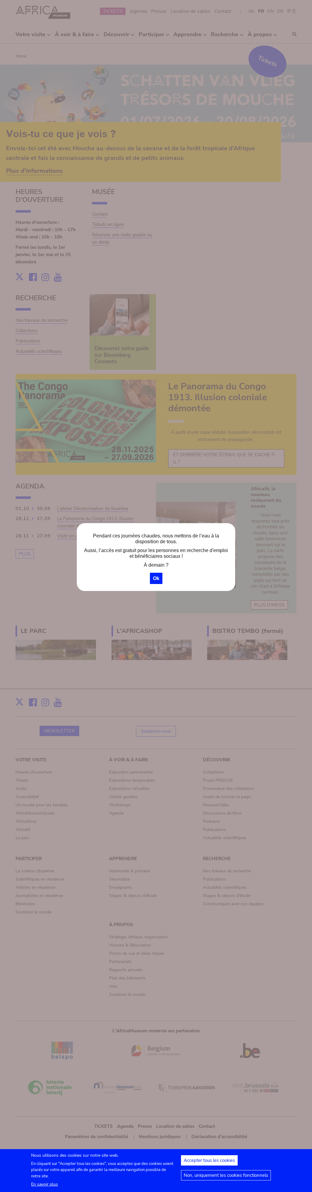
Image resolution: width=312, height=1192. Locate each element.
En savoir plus (44, 1184)
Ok (156, 578)
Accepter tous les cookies (209, 1160)
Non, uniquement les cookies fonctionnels (226, 1175)
